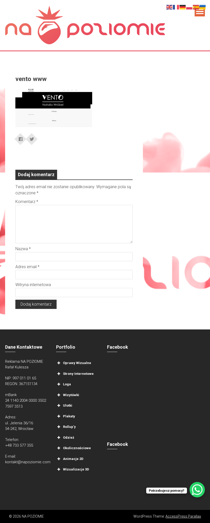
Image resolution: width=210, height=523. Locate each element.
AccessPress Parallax (183, 516)
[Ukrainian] (203, 6)
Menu (200, 11)
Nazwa (23, 248)
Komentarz (26, 201)
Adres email (27, 266)
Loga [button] (67, 384)
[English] (169, 6)
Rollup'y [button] (69, 427)
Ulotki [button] (67, 405)
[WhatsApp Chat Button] (197, 489)
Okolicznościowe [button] (77, 448)
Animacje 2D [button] (73, 458)
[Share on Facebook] (20, 137)
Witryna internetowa (33, 284)
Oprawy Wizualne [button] (77, 363)
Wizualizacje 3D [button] (76, 469)
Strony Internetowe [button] (78, 373)
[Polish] (189, 6)
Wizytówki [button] (71, 395)
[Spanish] (196, 6)
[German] (183, 6)
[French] (176, 6)
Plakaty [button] (69, 416)
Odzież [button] (68, 437)
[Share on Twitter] (32, 137)
